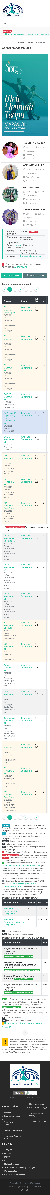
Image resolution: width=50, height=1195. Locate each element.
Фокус (19, 245)
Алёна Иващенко (33, 165)
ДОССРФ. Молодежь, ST (9, 396)
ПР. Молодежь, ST (9, 482)
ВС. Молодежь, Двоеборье (9, 310)
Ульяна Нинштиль (34, 209)
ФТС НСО (8, 1153)
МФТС (7, 1157)
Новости (8, 1113)
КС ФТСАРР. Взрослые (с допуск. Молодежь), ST (10, 418)
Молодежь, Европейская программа (10, 911)
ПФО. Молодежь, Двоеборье (9, 538)
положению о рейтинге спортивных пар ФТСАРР (21, 865)
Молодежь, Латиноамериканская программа (14, 922)
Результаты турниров (9, 1123)
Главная (20, 43)
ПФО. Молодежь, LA (9, 567)
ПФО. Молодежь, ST (9, 596)
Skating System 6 (11, 1164)
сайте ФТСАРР (21, 267)
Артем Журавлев (33, 187)
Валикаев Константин (30, 256)
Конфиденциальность (39, 1121)
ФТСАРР (8, 1150)
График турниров (12, 1116)
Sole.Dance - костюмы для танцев (19, 1167)
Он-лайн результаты (13, 1130)
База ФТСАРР (36, 275)
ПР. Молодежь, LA (9, 458)
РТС (6, 1160)
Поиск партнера (36, 1104)
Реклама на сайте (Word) (37, 1114)
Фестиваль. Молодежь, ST (9, 720)
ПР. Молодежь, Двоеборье (9, 505)
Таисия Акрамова (34, 143)
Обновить (12, 275)
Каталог (30, 43)
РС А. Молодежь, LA (9, 694)
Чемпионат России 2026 (12, 1137)
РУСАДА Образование (14, 1174)
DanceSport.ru (10, 1171)
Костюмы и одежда (38, 1107)
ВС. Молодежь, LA (9, 338)
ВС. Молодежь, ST (9, 367)
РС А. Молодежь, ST (9, 667)
